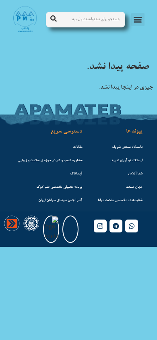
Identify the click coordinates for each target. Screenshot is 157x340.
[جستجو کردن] (54, 19)
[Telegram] (115, 226)
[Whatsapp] (131, 226)
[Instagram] (100, 226)
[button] (138, 19)
